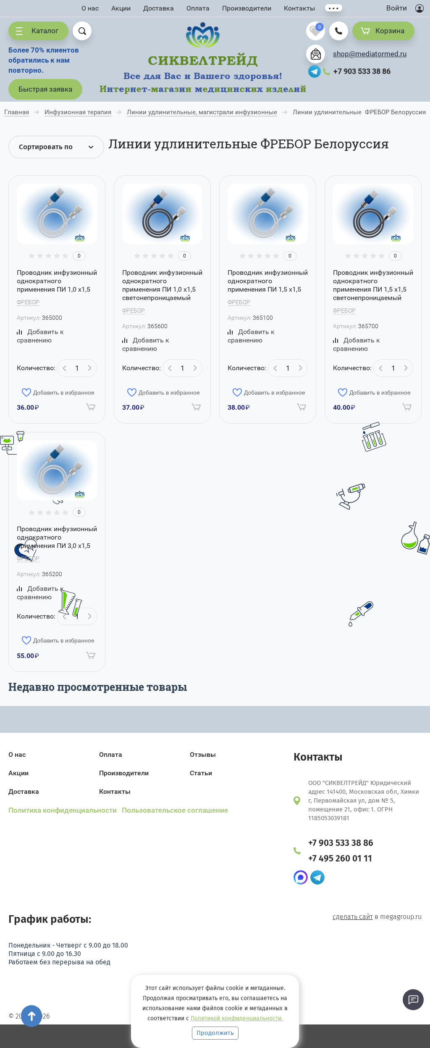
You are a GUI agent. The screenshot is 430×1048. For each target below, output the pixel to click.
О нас (90, 8)
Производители (246, 8)
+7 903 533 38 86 (362, 71)
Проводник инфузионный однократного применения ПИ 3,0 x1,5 (57, 537)
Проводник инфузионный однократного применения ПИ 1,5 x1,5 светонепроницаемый (373, 285)
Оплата (198, 8)
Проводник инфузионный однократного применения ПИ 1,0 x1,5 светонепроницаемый (162, 285)
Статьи (201, 773)
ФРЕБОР (28, 302)
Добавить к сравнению (40, 336)
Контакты (299, 8)
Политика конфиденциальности (63, 810)
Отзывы (203, 754)
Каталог (44, 30)
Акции (121, 8)
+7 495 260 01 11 (340, 858)
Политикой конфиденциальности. (237, 1018)
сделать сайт (353, 917)
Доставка (158, 8)
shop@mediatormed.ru (369, 54)
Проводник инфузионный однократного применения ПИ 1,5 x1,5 (268, 281)
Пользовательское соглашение (175, 810)
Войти (396, 8)
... (333, 7)
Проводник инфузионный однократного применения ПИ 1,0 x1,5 (57, 281)
